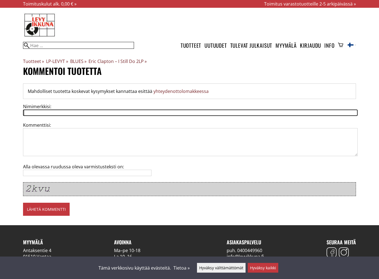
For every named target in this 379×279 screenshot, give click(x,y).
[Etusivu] (39, 36)
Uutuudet (215, 45)
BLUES (78, 61)
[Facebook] (332, 253)
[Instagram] (344, 253)
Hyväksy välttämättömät (221, 267)
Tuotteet (191, 45)
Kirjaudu (310, 45)
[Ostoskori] (340, 45)
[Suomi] (352, 45)
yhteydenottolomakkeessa (181, 91)
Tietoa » (181, 268)
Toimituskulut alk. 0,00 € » (50, 4)
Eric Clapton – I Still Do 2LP (118, 61)
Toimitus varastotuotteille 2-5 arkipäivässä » (310, 4)
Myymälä (286, 45)
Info (329, 45)
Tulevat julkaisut (251, 45)
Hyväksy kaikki (263, 267)
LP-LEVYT (57, 61)
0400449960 (249, 250)
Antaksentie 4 (37, 250)
